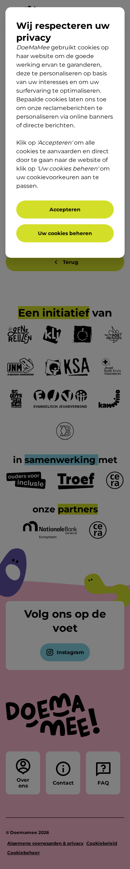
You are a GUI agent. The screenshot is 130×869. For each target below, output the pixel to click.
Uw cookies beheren (65, 233)
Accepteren (65, 209)
